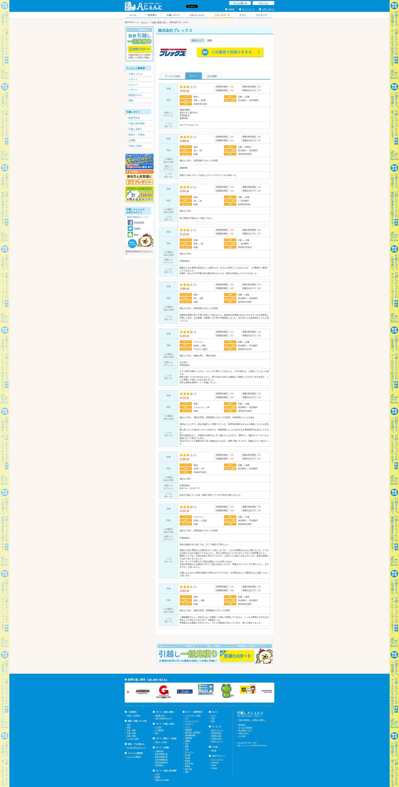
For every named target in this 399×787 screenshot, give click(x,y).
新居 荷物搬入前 (161, 754)
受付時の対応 (216, 733)
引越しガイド (173, 15)
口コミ (243, 15)
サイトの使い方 (240, 3)
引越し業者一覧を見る (157, 680)
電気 (186, 772)
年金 (186, 744)
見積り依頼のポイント (163, 718)
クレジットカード (192, 721)
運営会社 (241, 725)
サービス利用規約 (245, 727)
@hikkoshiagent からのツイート (139, 252)
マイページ (263, 3)
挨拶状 (157, 777)
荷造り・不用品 (161, 742)
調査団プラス (135, 95)
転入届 (187, 755)
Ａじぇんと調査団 (134, 757)
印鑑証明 (188, 730)
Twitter (137, 228)
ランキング (261, 15)
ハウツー (133, 89)
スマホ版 (241, 736)
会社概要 (212, 76)
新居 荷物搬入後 (161, 757)
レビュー (133, 84)
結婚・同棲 (131, 736)
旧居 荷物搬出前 (161, 759)
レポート (133, 79)
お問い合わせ (268, 9)
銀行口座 (188, 769)
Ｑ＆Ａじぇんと (197, 15)
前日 (157, 733)
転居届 (187, 760)
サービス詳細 (172, 76)
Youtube (214, 768)
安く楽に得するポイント (136, 748)
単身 (128, 725)
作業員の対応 (216, 739)
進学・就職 (131, 730)
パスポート (189, 724)
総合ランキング (217, 730)
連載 (130, 100)
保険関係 (188, 738)
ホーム (133, 15)
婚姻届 (187, 741)
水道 (186, 749)
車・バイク (189, 752)
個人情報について (245, 730)
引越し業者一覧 (222, 15)
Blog (136, 234)
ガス (186, 718)
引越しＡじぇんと (143, 7)
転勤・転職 (131, 733)
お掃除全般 (159, 751)
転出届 (187, 758)
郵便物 (187, 766)
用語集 (231, 9)
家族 (128, 727)
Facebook (139, 222)
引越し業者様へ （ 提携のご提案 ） (252, 720)
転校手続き (189, 763)
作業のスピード (217, 741)
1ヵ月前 (158, 727)
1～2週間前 (159, 730)
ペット (187, 727)
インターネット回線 (192, 715)
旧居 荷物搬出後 (161, 762)
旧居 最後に (159, 765)
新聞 (186, 746)
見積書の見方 (160, 715)
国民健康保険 (190, 735)
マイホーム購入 (133, 739)
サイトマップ (248, 9)
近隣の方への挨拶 (162, 780)
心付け (157, 774)
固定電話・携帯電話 (192, 732)
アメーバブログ (217, 759)
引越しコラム (135, 74)
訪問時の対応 (216, 736)
